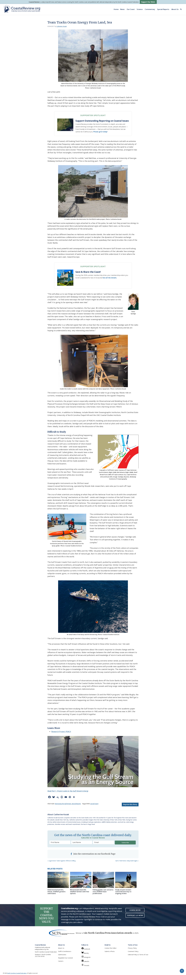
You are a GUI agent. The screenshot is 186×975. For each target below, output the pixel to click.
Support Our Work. (148, 2)
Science (140, 9)
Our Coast (131, 9)
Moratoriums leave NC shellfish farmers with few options (79, 892)
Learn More (135, 910)
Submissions (62, 955)
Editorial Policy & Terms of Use (138, 955)
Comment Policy (133, 951)
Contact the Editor (111, 948)
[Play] (93, 761)
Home (116, 9)
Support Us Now (135, 915)
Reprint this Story (130, 804)
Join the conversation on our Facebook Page (94, 854)
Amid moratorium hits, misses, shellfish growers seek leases (56, 892)
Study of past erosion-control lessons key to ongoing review (123, 892)
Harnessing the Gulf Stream (63, 804)
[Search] (181, 9)
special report (94, 804)
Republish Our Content (65, 958)
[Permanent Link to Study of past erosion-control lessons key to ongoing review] (126, 880)
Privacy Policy (132, 948)
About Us (175, 9)
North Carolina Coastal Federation (46, 952)
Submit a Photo (110, 951)
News (122, 9)
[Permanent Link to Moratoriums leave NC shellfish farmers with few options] (80, 880)
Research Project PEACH (61, 731)
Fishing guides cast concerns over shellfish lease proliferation (103, 892)
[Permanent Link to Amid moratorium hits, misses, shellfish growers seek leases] (58, 880)
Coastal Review (34, 2)
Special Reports (163, 9)
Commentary (150, 9)
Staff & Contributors (64, 951)
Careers (60, 961)
